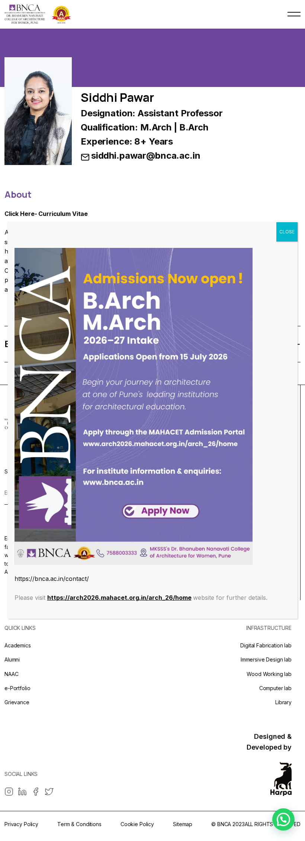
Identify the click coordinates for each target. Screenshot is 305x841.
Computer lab (275, 688)
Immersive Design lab (266, 659)
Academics (17, 645)
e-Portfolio (17, 688)
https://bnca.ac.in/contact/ (52, 578)
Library (283, 702)
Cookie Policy (137, 824)
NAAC (11, 674)
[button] (283, 819)
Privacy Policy (21, 824)
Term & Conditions (79, 824)
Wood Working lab (269, 674)
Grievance (16, 702)
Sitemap (182, 824)
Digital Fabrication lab (266, 645)
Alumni (12, 659)
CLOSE (287, 231)
